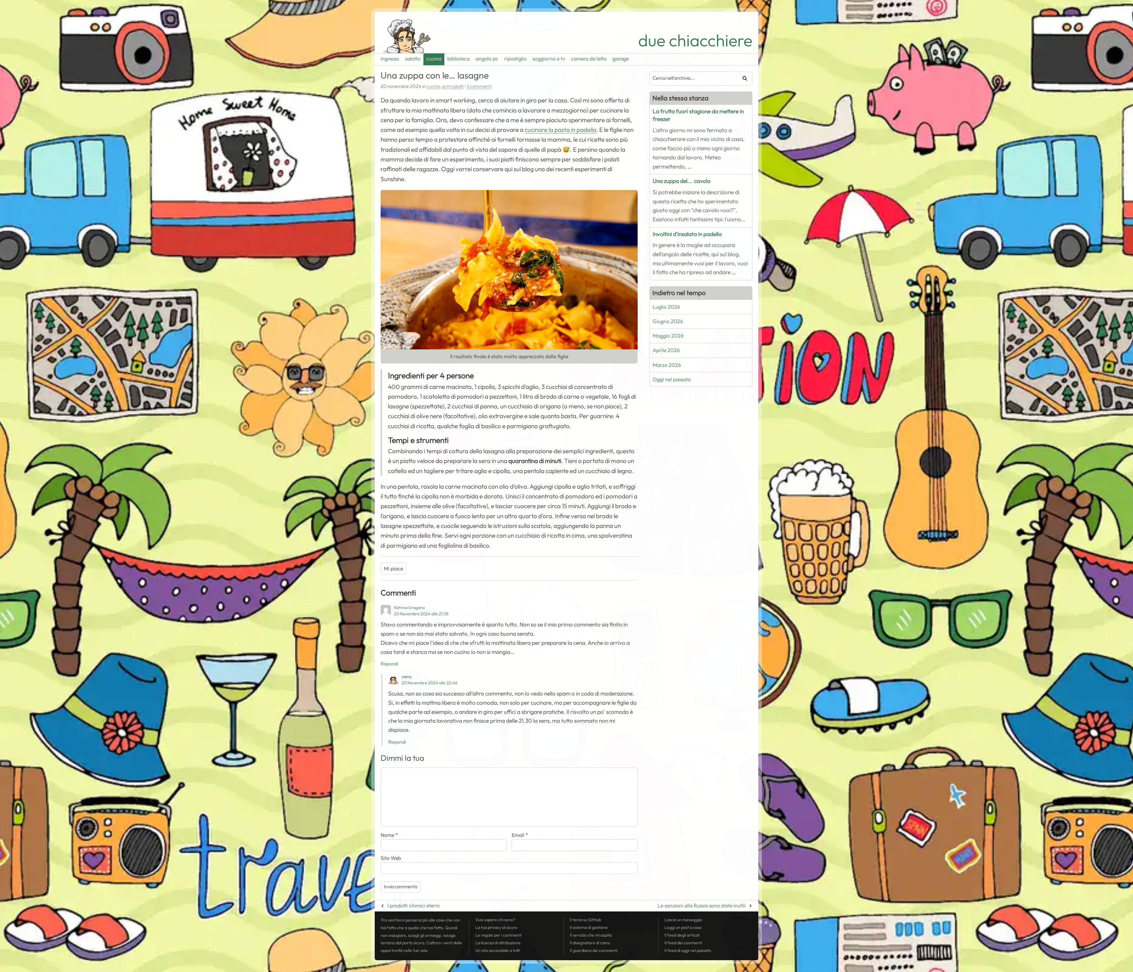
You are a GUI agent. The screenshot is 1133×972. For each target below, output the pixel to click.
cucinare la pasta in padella (560, 129)
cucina (433, 59)
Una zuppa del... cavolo (681, 181)
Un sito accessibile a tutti (497, 950)
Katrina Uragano (409, 607)
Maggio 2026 (668, 336)
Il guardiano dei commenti (594, 950)
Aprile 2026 (666, 350)
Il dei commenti (683, 942)
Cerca (742, 78)
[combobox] (691, 78)
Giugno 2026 (668, 321)
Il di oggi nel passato (687, 950)
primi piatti (453, 86)
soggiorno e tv (549, 59)
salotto (412, 59)
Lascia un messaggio (683, 919)
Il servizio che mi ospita (591, 935)
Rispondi (389, 664)
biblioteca (458, 59)
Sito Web (391, 858)
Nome (389, 835)
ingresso (390, 59)
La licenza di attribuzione (497, 942)
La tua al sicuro (496, 927)
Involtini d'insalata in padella (687, 234)
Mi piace (393, 569)
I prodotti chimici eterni (413, 906)
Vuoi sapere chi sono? (495, 919)
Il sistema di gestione (589, 927)
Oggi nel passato (672, 379)
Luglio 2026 (666, 307)
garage (621, 59)
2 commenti (479, 86)
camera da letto (589, 59)
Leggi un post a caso (683, 927)
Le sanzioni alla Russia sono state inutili (702, 906)
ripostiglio (515, 59)
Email (520, 835)
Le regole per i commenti (498, 935)
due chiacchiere (695, 40)
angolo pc (487, 59)
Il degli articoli (682, 935)
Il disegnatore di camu (590, 942)
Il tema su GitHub (585, 919)
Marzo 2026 (667, 365)
